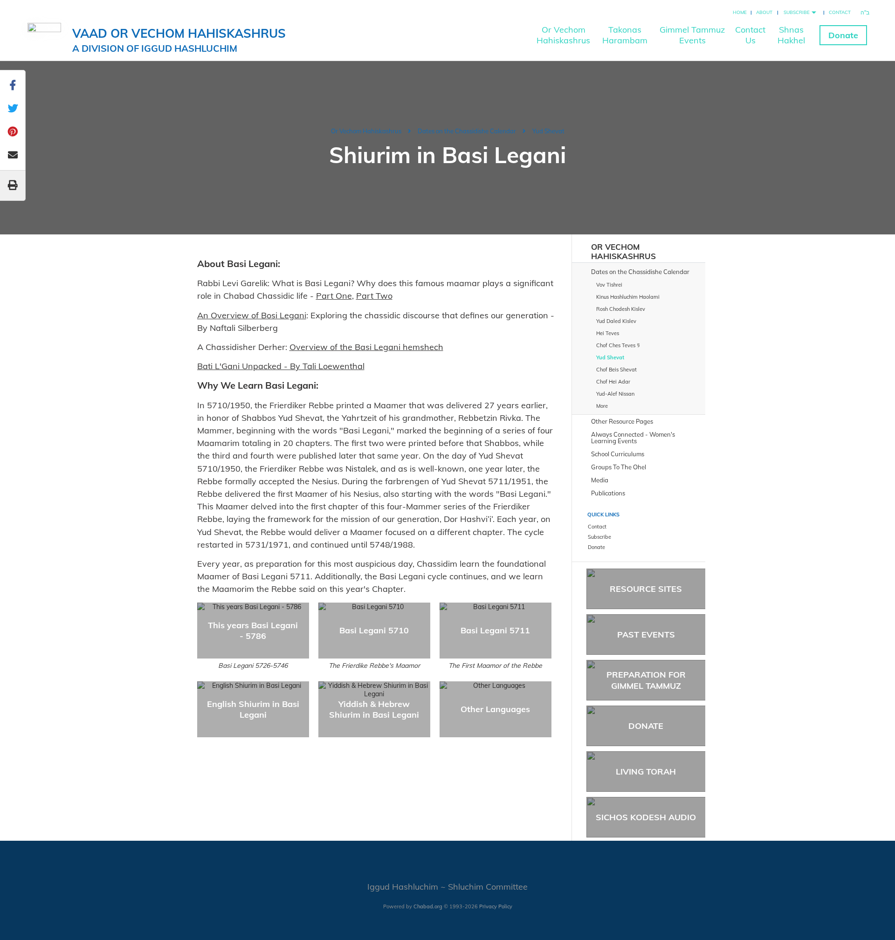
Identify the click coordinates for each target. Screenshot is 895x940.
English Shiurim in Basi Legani (253, 709)
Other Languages (495, 709)
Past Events (646, 634)
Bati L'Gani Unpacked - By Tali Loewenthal (281, 366)
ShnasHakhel (791, 35)
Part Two (374, 295)
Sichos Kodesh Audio (646, 817)
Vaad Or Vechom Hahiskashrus (179, 40)
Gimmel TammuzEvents (692, 35)
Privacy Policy (495, 906)
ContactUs (750, 35)
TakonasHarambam (624, 35)
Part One (334, 295)
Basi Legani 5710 (374, 630)
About (764, 12)
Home (740, 12)
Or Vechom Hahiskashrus (366, 131)
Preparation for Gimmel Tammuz (646, 680)
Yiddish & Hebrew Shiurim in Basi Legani (374, 709)
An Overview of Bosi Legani (251, 315)
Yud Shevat (548, 131)
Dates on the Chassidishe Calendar (467, 131)
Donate (843, 35)
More (602, 406)
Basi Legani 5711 (495, 630)
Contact (840, 12)
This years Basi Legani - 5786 (253, 630)
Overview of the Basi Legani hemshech (366, 347)
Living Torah (646, 771)
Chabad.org (427, 906)
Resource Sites (646, 588)
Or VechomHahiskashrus (563, 35)
